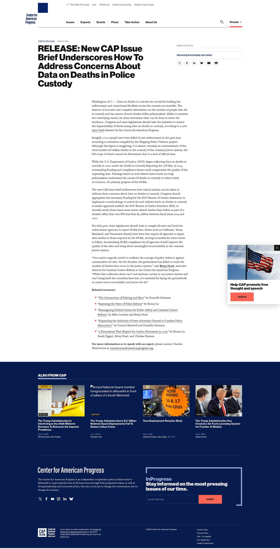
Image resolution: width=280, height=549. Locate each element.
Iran (94, 4)
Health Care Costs (144, 4)
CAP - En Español (204, 536)
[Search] (222, 23)
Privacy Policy (202, 533)
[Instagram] (58, 499)
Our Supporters (203, 540)
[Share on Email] (209, 63)
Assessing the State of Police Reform (120, 304)
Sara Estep (162, 437)
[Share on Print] (216, 63)
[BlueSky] (71, 499)
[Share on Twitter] (180, 63)
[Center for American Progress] (43, 13)
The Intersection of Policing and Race (121, 298)
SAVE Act (104, 4)
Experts (85, 22)
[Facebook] (46, 499)
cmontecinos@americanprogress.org (131, 348)
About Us (151, 22)
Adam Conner (201, 437)
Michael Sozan (44, 437)
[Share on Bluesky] (201, 63)
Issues (70, 22)
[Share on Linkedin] (194, 63)
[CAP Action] (47, 532)
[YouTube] (52, 499)
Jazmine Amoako (150, 437)
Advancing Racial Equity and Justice (194, 55)
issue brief (98, 130)
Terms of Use (202, 530)
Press (115, 22)
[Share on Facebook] (187, 63)
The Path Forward (79, 4)
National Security (122, 4)
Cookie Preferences (205, 543)
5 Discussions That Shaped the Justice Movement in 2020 (133, 331)
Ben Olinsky (56, 437)
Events (101, 22)
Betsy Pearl (167, 266)
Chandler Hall (96, 437)
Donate (234, 22)
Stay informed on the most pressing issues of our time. (187, 484)
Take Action (132, 22)
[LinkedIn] (64, 499)
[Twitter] (40, 499)
